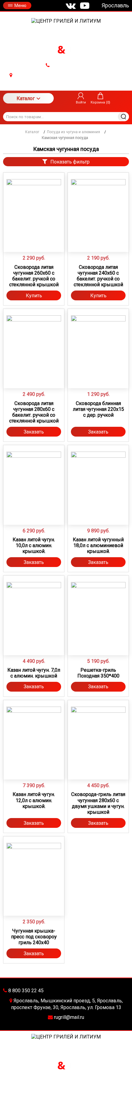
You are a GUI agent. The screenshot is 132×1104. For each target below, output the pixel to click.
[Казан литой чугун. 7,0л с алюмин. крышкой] (33, 609)
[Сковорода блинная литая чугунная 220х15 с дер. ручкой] (98, 342)
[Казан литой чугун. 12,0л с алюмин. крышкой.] (33, 733)
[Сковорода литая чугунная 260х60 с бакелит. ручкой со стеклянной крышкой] (33, 206)
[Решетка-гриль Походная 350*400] (98, 609)
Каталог (26, 98)
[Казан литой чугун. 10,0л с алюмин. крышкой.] (33, 478)
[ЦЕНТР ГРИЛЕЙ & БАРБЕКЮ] (66, 21)
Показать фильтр (70, 162)
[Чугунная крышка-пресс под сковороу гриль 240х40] (33, 870)
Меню (20, 5)
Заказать (34, 432)
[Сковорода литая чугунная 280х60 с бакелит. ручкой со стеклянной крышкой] (33, 342)
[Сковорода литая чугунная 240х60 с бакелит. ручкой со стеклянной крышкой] (98, 206)
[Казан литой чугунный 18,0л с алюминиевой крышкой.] (98, 478)
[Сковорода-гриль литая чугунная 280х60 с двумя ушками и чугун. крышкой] (98, 733)
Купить (34, 296)
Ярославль (115, 5)
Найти (123, 116)
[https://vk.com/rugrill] (71, 5)
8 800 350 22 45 (68, 65)
